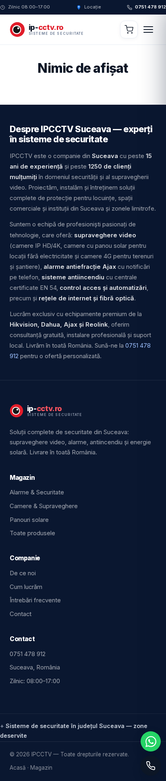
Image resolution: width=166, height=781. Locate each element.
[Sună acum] (151, 766)
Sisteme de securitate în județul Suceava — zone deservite (73, 730)
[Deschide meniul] (148, 29)
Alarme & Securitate (37, 492)
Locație (92, 7)
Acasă (18, 767)
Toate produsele (32, 533)
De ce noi (23, 573)
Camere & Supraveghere (44, 506)
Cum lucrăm (26, 587)
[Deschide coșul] (129, 29)
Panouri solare (29, 519)
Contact (20, 614)
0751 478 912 (150, 7)
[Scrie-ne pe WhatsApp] (151, 741)
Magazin (41, 767)
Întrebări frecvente (35, 600)
